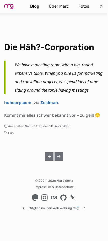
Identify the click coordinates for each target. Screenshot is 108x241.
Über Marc (59, 6)
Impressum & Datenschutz (54, 187)
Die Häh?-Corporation (49, 47)
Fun (11, 133)
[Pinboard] (73, 197)
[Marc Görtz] (13, 6)
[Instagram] (44, 197)
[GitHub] (63, 197)
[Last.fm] (54, 197)
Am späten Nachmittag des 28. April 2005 (39, 126)
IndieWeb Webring (59, 208)
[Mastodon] (35, 197)
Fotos (83, 6)
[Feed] (101, 6)
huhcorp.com (17, 102)
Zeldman (49, 102)
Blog (34, 6)
